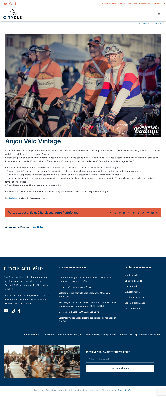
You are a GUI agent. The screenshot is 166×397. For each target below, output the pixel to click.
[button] (164, 3)
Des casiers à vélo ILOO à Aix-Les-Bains (79, 312)
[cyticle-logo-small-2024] (12, 10)
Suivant (155, 23)
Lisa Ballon (12, 198)
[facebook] (15, 3)
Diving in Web (125, 390)
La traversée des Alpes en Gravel (75, 287)
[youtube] (5, 3)
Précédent (144, 23)
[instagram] (10, 3)
